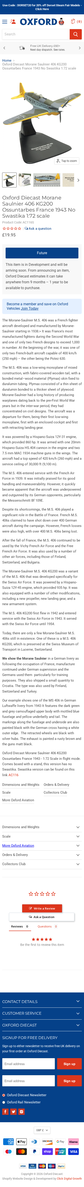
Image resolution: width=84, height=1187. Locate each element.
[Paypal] (61, 1167)
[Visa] (23, 1167)
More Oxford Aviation (18, 800)
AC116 (13, 775)
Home (6, 61)
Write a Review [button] (44, 908)
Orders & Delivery (56, 785)
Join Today (30, 308)
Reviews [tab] (17, 926)
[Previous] (4, 47)
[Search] (76, 34)
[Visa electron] (32, 1167)
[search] (36, 34)
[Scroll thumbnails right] (77, 180)
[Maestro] (52, 1167)
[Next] (79, 47)
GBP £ (40, 1130)
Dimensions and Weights (20, 785)
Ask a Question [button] (44, 917)
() (79, 21)
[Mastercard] (42, 1167)
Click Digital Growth (69, 1178)
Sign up (69, 1063)
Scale (6, 793)
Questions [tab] (45, 926)
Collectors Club (55, 793)
